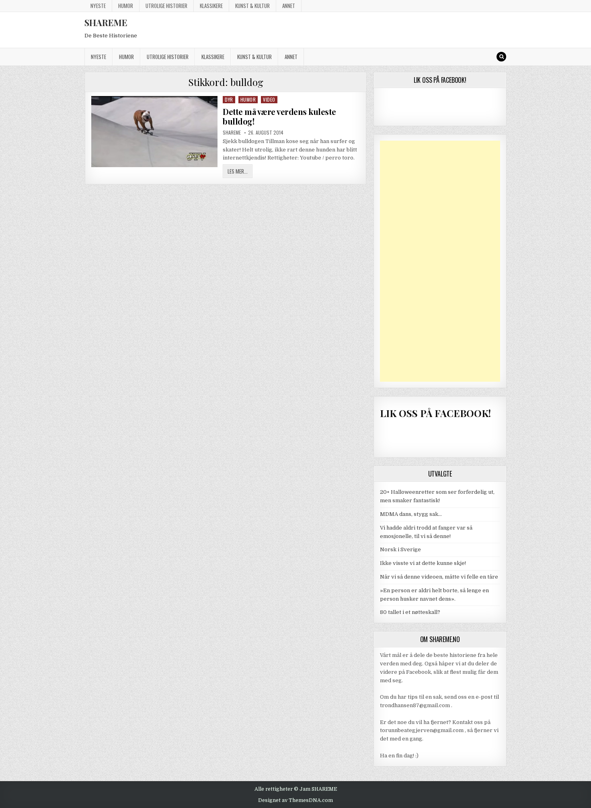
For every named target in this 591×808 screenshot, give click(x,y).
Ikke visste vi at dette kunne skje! (423, 563)
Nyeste (98, 6)
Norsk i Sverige (400, 549)
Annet (288, 6)
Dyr (229, 99)
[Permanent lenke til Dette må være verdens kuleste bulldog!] (154, 131)
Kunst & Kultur (252, 6)
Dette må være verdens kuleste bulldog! (279, 116)
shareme (232, 132)
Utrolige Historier (166, 6)
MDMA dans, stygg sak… (411, 514)
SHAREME (105, 22)
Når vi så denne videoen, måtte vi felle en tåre (439, 577)
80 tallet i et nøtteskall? (410, 612)
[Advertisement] (440, 261)
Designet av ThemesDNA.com (295, 800)
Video (269, 99)
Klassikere (211, 6)
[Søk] (501, 56)
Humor (125, 6)
